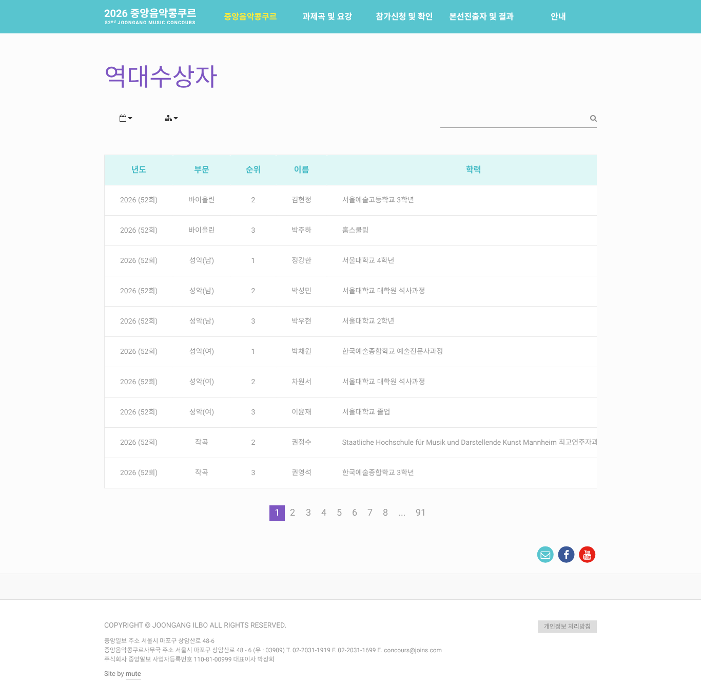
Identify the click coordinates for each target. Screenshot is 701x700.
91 (421, 512)
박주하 (301, 230)
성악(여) (201, 352)
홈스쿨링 (355, 230)
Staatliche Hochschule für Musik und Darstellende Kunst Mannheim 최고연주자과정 (473, 443)
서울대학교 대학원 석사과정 (383, 291)
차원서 (301, 382)
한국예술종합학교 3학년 (378, 473)
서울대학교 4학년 (368, 261)
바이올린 (201, 200)
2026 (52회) (139, 200)
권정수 (301, 443)
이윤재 (301, 412)
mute (133, 674)
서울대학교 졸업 (366, 412)
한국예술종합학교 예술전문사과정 (392, 352)
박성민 (301, 291)
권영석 (301, 473)
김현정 (301, 200)
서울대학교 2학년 (368, 321)
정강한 (301, 261)
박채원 (301, 352)
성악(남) (201, 261)
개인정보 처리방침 (567, 626)
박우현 (301, 321)
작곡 (201, 443)
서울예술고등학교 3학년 (378, 200)
